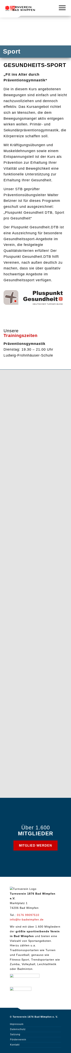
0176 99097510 (28, 915)
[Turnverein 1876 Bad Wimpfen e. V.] (20, 8)
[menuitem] (60, 8)
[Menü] (60, 8)
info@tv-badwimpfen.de (27, 919)
